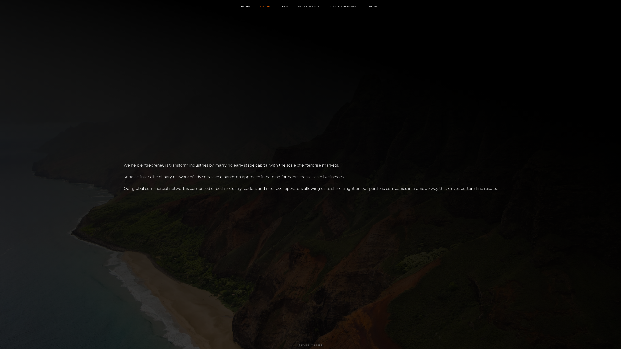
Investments (309, 6)
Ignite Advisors (342, 6)
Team (284, 6)
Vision (265, 6)
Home (245, 6)
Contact (373, 6)
